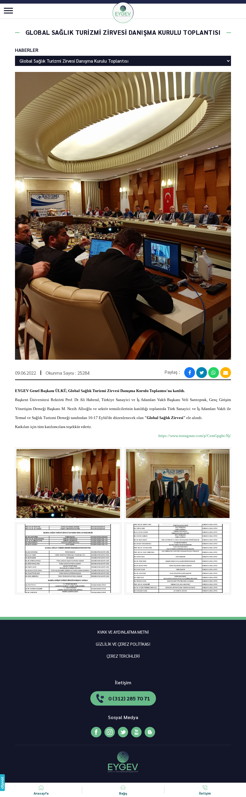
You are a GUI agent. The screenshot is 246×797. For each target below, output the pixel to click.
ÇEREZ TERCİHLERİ (123, 656)
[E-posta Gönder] (225, 372)
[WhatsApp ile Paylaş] (213, 372)
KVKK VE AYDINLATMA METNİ (123, 632)
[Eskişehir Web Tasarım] (2, 782)
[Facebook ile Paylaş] (189, 372)
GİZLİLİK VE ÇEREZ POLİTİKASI (123, 644)
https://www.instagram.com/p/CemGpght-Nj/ (194, 435)
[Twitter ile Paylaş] (201, 372)
